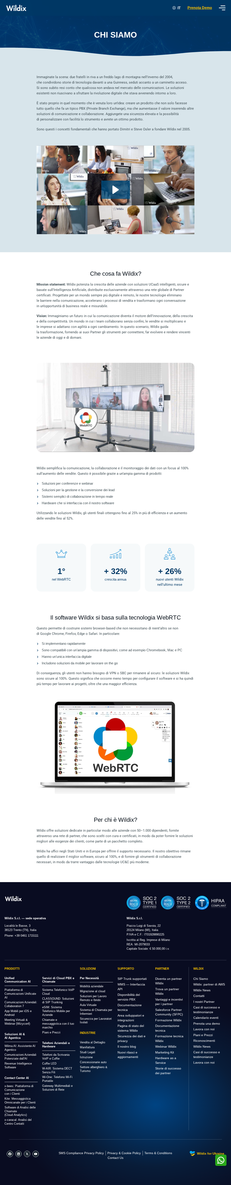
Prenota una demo (206, 1023)
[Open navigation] (222, 8)
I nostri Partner (204, 1001)
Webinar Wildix (165, 1046)
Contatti (198, 996)
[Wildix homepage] (16, 8)
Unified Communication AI (18, 979)
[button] (115, 190)
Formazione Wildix (168, 1020)
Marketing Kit (164, 1052)
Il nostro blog (127, 1046)
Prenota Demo (199, 8)
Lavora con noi (204, 1029)
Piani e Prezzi (203, 1035)
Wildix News (201, 990)
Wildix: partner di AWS (209, 984)
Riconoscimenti (204, 1040)
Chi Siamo (200, 979)
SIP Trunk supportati (132, 979)
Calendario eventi (205, 1017)
